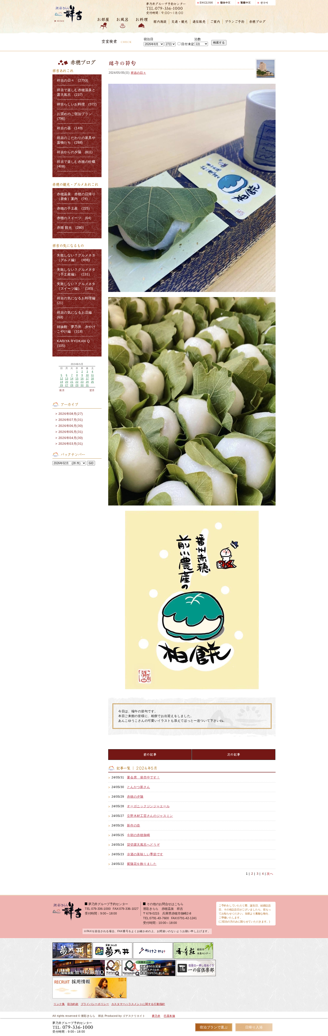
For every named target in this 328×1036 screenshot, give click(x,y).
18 (92, 378)
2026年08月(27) (70, 413)
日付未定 (187, 44)
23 (82, 381)
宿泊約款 (73, 1004)
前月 (61, 390)
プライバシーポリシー (95, 1004)
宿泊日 (149, 39)
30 (82, 385)
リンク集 (59, 1004)
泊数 (197, 39)
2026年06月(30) (70, 426)
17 (87, 378)
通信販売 (199, 21)
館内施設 (160, 21)
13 (66, 378)
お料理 (141, 19)
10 (87, 375)
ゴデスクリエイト (133, 1015)
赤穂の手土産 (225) (73, 208)
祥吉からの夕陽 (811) (75, 152)
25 (92, 381)
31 (87, 385)
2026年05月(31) (70, 432)
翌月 (92, 390)
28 (71, 385)
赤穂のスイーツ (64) (74, 218)
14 (71, 378)
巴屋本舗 (169, 1015)
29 (76, 385)
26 (61, 385)
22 (76, 381)
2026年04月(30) (70, 438)
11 (92, 375)
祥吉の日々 (138, 72)
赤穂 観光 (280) (70, 227)
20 (66, 381)
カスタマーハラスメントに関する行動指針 (138, 1004)
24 (87, 381)
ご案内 (215, 21)
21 (71, 381)
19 (61, 381)
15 (76, 378)
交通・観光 (179, 21)
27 (66, 385)
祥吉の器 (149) (70, 128)
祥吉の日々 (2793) (72, 80)
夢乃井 (156, 1015)
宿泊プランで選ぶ (214, 1027)
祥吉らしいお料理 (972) (77, 104)
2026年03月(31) (70, 443)
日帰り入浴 (254, 1027)
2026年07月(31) (70, 420)
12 (61, 378)
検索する (219, 42)
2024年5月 (77, 364)
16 (82, 378)
